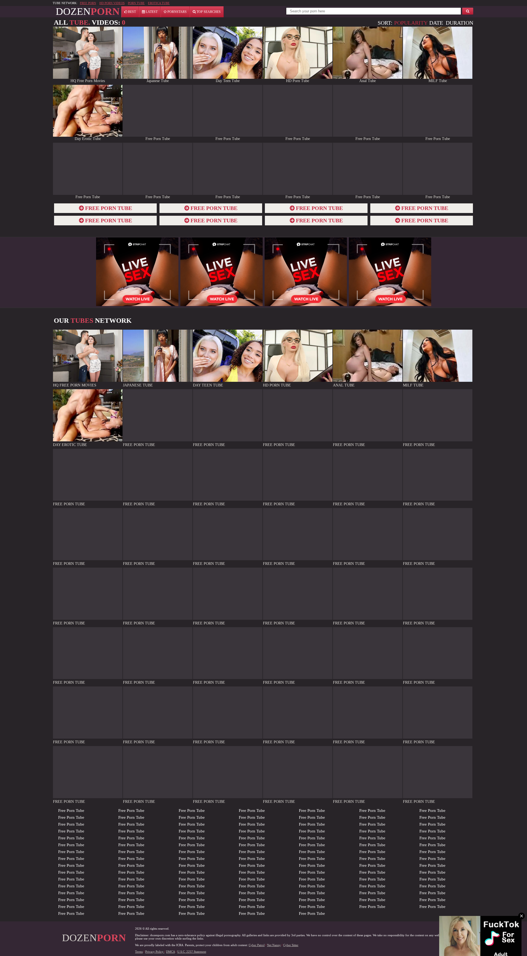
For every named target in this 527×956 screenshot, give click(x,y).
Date (436, 23)
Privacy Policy (154, 951)
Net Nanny (274, 945)
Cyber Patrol (257, 945)
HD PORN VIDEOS (112, 3)
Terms (139, 951)
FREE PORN (88, 3)
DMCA (170, 951)
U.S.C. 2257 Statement (191, 951)
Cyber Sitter (290, 945)
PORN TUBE (136, 3)
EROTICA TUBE (159, 3)
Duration (459, 23)
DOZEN (88, 11)
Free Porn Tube (71, 810)
